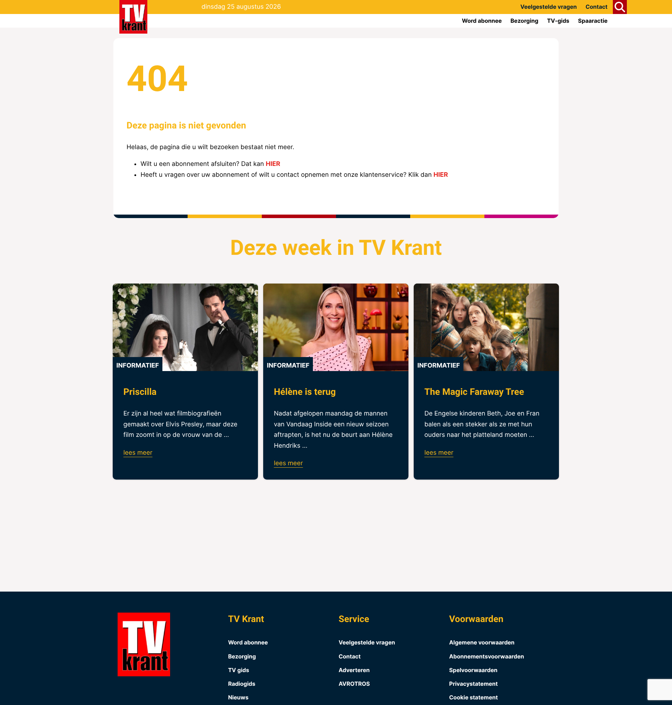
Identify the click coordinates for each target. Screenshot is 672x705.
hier (273, 164)
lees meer (137, 452)
